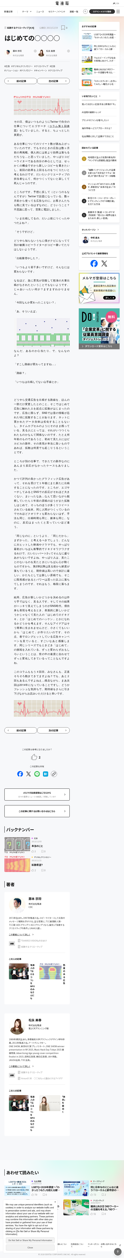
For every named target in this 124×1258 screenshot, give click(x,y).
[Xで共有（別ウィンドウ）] (29, 774)
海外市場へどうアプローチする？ (97, 128)
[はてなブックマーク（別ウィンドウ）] (45, 774)
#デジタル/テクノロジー (22, 66)
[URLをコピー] (54, 774)
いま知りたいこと (89, 96)
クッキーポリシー (93, 1245)
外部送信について (77, 1245)
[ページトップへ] (118, 1252)
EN (118, 3)
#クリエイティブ (41, 66)
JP (114, 3)
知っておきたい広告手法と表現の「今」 (99, 104)
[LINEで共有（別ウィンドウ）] (37, 774)
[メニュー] (118, 11)
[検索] (85, 11)
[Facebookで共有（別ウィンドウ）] (20, 774)
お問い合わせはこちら (108, 1245)
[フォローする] (35, 51)
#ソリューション (11, 70)
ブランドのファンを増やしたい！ (95, 120)
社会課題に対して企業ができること (98, 136)
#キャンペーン (40, 70)
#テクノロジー (26, 70)
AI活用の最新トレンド (91, 112)
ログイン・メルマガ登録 (102, 11)
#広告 (7, 66)
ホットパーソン (89, 229)
